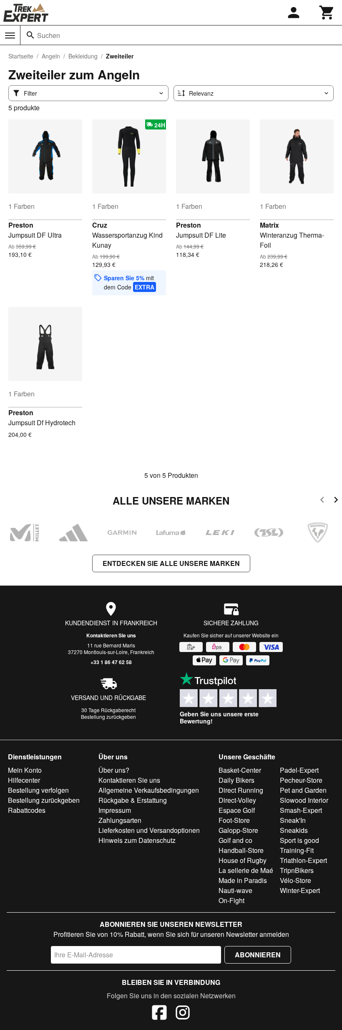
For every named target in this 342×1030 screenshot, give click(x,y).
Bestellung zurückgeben (108, 716)
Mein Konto (25, 770)
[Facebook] (159, 1013)
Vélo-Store (295, 880)
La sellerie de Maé (246, 870)
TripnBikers (297, 870)
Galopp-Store (238, 830)
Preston (20, 225)
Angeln (51, 56)
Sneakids (294, 830)
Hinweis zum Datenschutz (137, 840)
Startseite (20, 56)
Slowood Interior (304, 800)
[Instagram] (182, 1013)
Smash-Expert (301, 810)
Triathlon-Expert (303, 860)
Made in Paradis (243, 880)
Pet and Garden (303, 790)
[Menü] (10, 35)
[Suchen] (30, 35)
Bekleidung (83, 56)
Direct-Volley (237, 800)
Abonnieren (258, 954)
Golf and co (235, 840)
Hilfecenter (24, 780)
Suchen (48, 35)
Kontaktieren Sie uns (111, 635)
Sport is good (299, 840)
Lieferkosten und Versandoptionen (149, 830)
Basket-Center (240, 770)
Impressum (114, 810)
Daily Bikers (236, 780)
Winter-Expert (300, 890)
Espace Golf (237, 810)
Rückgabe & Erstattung (132, 800)
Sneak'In (293, 820)
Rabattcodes (26, 810)
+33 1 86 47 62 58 (111, 662)
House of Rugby (243, 860)
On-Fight (231, 900)
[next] (336, 501)
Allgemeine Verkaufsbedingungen (148, 790)
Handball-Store (241, 850)
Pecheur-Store (301, 780)
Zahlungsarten (119, 820)
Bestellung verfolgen (38, 790)
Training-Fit (297, 850)
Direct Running (241, 790)
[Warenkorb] (327, 12)
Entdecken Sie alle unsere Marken (171, 563)
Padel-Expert (299, 770)
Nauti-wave (235, 890)
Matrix (269, 225)
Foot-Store (234, 820)
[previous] (322, 501)
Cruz (99, 225)
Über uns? (113, 770)
